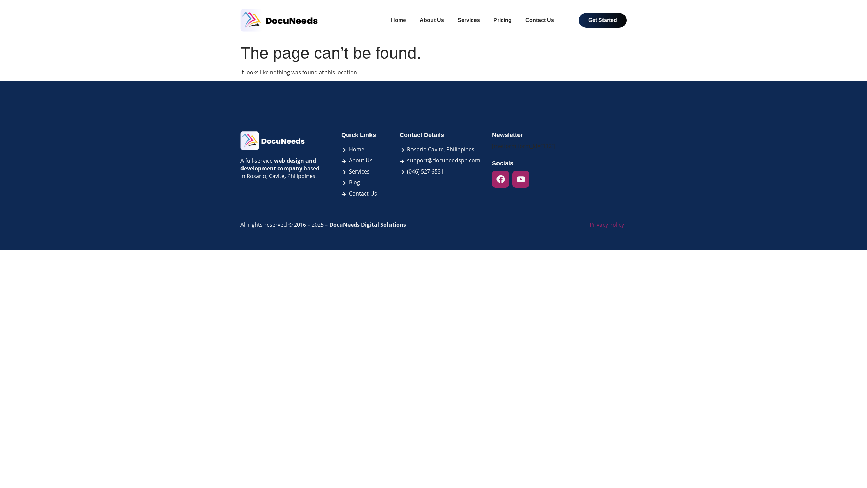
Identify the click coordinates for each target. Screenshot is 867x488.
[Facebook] (500, 179)
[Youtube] (520, 179)
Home (398, 20)
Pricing (502, 20)
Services (469, 20)
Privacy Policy (607, 224)
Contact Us (539, 20)
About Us (432, 20)
